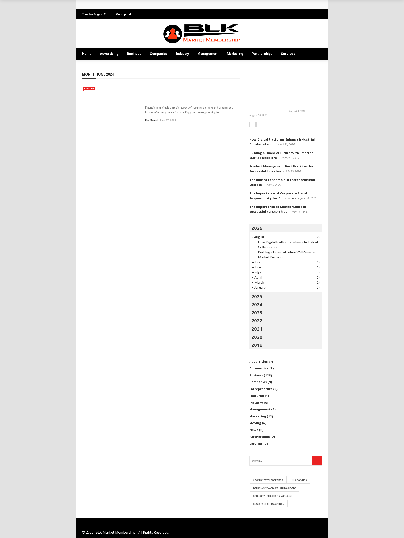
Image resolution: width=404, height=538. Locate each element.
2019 (256, 345)
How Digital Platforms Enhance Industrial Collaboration (263, 104)
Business (134, 54)
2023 (256, 312)
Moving (255, 423)
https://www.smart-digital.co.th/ (274, 487)
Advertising (109, 54)
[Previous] (252, 124)
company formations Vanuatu (272, 495)
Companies (159, 54)
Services (288, 54)
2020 (256, 337)
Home (87, 54)
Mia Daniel (151, 120)
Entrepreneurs (260, 389)
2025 (256, 296)
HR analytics (299, 479)
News (253, 430)
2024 (256, 304)
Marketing (235, 54)
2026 (256, 228)
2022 (256, 320)
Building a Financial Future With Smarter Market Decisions (134, 5)
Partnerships (262, 54)
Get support (123, 14)
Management (207, 54)
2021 (256, 328)
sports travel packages (268, 479)
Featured (256, 395)
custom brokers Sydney (268, 503)
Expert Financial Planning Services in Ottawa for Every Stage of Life (185, 97)
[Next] (259, 124)
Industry (182, 54)
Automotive (258, 368)
